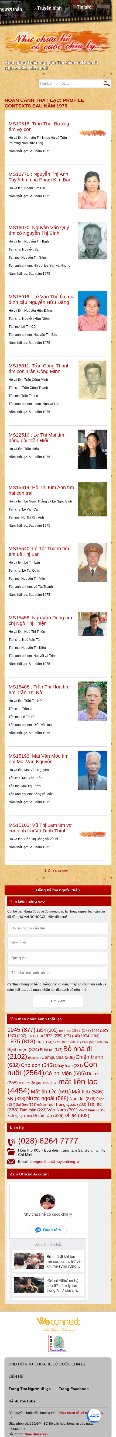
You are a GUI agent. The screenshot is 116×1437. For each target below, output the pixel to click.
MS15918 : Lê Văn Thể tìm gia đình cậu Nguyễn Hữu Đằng (41, 299)
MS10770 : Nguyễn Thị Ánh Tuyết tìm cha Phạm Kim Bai (39, 177)
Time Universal (35, 1434)
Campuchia (58, 1057)
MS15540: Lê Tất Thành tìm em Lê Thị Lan (39, 551)
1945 (21, 1029)
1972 (53, 1035)
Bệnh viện (23, 1049)
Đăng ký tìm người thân (58, 890)
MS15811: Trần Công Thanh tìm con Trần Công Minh (39, 368)
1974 (90, 1036)
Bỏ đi (34, 1057)
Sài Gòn (26, 1105)
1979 (88, 1042)
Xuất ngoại (19, 1116)
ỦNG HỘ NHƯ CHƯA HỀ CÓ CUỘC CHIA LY (47, 1364)
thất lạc (45, 1104)
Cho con (37, 1065)
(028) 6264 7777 (48, 1140)
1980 (101, 1042)
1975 (21, 1041)
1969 (100, 1030)
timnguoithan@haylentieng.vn (55, 1161)
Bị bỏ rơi (51, 1050)
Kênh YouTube (22, 1401)
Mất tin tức (51, 1091)
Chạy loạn (69, 1065)
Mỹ (16, 1098)
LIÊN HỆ (16, 1376)
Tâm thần (32, 1110)
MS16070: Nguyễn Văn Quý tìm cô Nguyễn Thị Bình (39, 230)
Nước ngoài (47, 1098)
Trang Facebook (74, 1389)
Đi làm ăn (48, 1115)
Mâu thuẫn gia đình (38, 1083)
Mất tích (88, 1091)
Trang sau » (61, 870)
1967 (65, 1030)
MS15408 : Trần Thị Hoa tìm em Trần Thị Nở (39, 689)
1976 (44, 1042)
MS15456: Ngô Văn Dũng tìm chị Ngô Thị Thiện (40, 620)
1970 (16, 1036)
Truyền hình (49, 8)
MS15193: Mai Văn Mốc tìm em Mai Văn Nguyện (39, 758)
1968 (81, 1030)
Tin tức (84, 7)
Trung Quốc (70, 1104)
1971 (35, 1036)
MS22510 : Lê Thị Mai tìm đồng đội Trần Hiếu (36, 437)
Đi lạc (76, 1115)
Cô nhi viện (65, 1073)
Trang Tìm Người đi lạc (30, 1389)
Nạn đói (82, 1098)
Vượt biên (92, 1110)
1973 (71, 1036)
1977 (60, 1042)
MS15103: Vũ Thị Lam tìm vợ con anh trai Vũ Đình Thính (40, 827)
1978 (74, 1042)
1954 (47, 1030)
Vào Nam (62, 1109)
